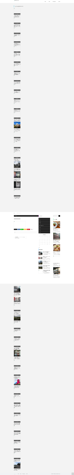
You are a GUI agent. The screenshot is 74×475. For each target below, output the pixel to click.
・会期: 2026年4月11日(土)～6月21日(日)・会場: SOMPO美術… (46, 254)
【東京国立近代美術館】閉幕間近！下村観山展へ (46, 271)
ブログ (40, 220)
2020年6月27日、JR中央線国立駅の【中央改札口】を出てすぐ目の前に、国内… (56, 278)
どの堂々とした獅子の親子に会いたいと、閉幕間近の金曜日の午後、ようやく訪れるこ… (46, 273)
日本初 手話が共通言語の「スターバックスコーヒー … (56, 275)
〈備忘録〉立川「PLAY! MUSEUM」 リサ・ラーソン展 (17, 396)
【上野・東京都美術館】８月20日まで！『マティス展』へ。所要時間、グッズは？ (17, 64)
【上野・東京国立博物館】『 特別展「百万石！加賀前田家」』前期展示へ (17, 349)
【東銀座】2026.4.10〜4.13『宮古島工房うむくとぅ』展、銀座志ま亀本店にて (17, 368)
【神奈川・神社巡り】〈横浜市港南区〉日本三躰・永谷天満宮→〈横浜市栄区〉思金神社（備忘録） (17, 406)
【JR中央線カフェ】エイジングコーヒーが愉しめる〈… (46, 261)
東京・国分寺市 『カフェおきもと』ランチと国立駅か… (56, 240)
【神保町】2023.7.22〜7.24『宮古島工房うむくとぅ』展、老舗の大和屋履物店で (17, 74)
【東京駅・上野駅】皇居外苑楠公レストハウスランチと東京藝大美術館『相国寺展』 (17, 434)
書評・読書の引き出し (41, 225)
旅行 (17, 413)
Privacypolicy (54, 1)
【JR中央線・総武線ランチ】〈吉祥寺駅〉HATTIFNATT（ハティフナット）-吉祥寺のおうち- (17, 358)
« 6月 (39, 247)
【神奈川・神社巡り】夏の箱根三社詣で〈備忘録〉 (17, 415)
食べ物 (40, 232)
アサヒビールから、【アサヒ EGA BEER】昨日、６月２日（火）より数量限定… (46, 259)
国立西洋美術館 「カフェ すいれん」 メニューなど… (56, 229)
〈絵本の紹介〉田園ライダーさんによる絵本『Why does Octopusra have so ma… (17, 16)
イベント (17, 33)
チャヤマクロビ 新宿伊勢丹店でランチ (56, 252)
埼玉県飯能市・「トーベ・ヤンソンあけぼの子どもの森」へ (20, 237)
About (49, 1)
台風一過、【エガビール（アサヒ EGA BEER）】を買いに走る (17, 304)
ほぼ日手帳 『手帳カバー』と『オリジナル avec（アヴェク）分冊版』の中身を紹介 (17, 160)
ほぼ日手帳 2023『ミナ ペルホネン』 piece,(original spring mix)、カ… (17, 111)
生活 (17, 147)
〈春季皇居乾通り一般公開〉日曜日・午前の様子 (17, 469)
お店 (17, 23)
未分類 (40, 227)
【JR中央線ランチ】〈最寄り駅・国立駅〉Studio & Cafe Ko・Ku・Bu (17, 461)
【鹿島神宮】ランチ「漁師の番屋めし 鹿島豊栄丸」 (17, 442)
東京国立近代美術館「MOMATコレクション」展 (46, 266)
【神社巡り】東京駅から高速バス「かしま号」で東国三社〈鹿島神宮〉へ (17, 452)
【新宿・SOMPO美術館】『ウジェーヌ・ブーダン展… (46, 252)
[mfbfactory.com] (16, 0)
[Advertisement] (37, 204)
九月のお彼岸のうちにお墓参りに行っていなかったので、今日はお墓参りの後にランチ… (56, 254)
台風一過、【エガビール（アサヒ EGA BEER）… (46, 257)
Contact (59, 1)
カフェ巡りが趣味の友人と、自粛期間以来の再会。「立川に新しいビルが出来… (56, 266)
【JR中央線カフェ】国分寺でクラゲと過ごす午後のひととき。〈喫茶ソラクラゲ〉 (17, 339)
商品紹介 (17, 98)
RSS (14, 474)
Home (45, 1)
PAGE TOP (73, 474)
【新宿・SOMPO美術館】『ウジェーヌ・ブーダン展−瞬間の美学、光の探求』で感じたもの (17, 294)
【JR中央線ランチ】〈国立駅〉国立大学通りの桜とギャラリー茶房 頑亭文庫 (17, 378)
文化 (17, 127)
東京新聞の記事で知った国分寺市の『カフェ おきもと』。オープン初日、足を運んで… (56, 243)
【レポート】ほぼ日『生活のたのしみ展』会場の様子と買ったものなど (17, 83)
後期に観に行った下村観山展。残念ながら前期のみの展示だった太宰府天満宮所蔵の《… (46, 268)
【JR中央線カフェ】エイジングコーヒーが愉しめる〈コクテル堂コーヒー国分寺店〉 (17, 313)
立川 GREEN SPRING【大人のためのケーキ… (56, 263)
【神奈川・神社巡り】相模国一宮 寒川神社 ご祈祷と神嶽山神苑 (17, 424)
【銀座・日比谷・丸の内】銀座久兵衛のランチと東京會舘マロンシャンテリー (17, 121)
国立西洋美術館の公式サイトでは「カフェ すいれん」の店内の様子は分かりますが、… (56, 232)
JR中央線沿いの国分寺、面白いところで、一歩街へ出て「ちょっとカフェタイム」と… (46, 264)
